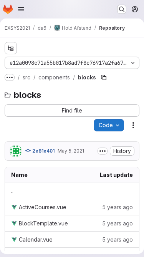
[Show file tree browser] (11, 48)
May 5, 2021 (71, 151)
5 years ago (117, 207)
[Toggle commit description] (103, 151)
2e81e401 (43, 151)
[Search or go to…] (121, 9)
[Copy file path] (104, 77)
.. (12, 191)
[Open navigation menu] (21, 9)
